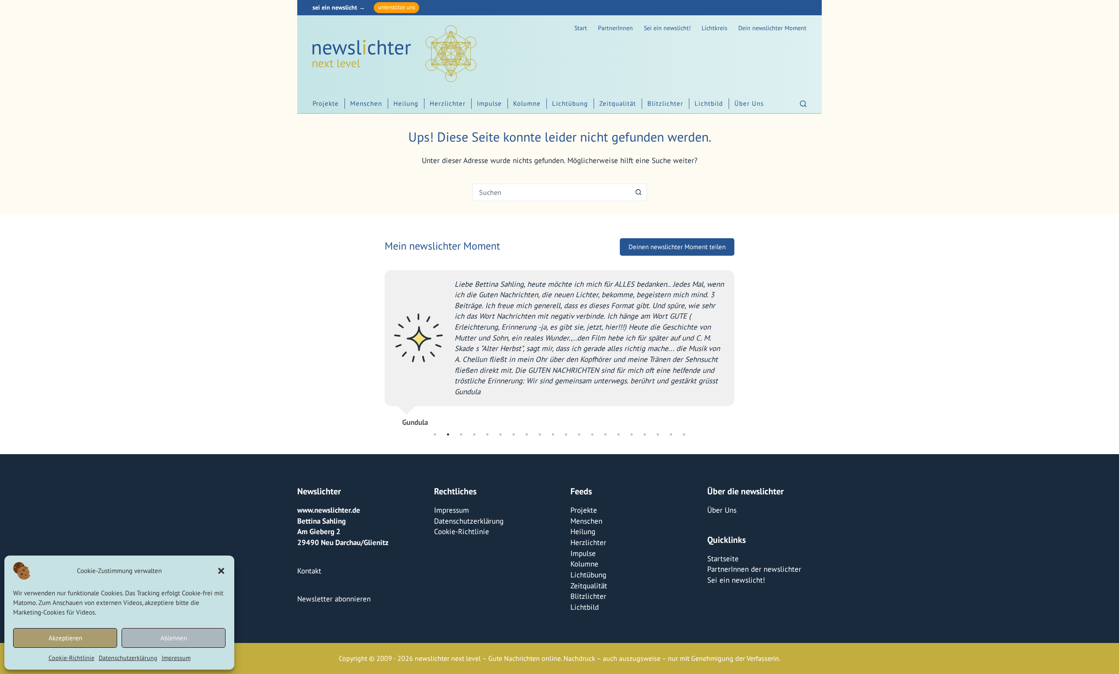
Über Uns (749, 103)
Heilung (405, 103)
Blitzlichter (665, 103)
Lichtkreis (714, 28)
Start (580, 28)
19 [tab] (671, 434)
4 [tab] (474, 434)
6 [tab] (500, 434)
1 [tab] (435, 434)
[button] (221, 570)
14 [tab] (605, 434)
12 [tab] (579, 434)
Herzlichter (448, 103)
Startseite (723, 558)
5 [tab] (487, 434)
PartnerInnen (615, 28)
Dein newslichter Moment (772, 28)
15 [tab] (618, 434)
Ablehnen (173, 638)
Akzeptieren (65, 638)
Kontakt (309, 571)
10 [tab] (553, 434)
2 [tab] (448, 434)
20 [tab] (684, 434)
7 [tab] (513, 434)
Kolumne (527, 103)
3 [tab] (461, 434)
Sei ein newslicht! (667, 28)
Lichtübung (570, 103)
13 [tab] (592, 434)
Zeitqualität (617, 103)
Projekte (326, 103)
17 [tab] (644, 434)
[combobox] (551, 192)
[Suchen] (803, 104)
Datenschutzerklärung (128, 658)
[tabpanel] (559, 344)
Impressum (176, 658)
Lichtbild (709, 103)
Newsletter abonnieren (334, 599)
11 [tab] (566, 434)
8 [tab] (526, 434)
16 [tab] (631, 434)
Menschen (366, 103)
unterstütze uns (396, 7)
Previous (378, 344)
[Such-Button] (638, 192)
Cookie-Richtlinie (71, 658)
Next (741, 344)
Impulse (489, 103)
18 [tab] (657, 434)
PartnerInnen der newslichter (754, 569)
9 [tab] (539, 434)
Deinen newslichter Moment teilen (677, 247)
